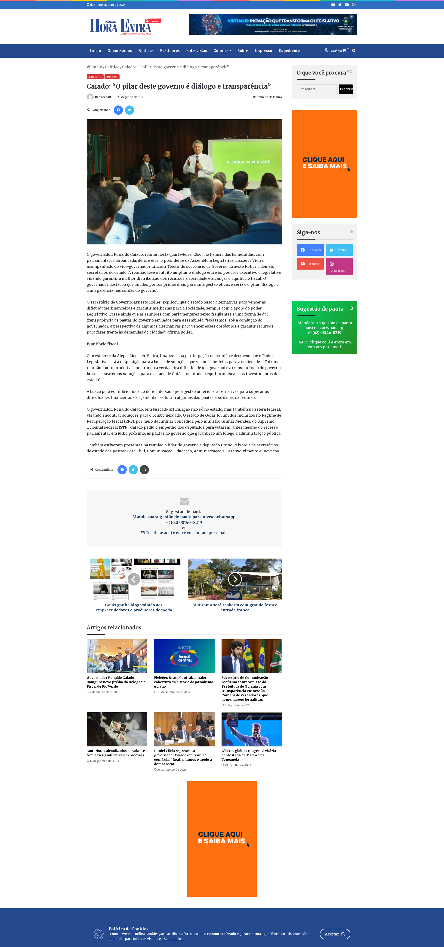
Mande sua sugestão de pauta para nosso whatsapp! (184, 519)
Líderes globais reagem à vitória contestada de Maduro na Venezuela (249, 755)
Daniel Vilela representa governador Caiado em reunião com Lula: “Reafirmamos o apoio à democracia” (183, 757)
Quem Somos (120, 50)
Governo (95, 76)
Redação (101, 97)
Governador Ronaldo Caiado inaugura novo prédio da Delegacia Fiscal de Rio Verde (116, 682)
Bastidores (170, 50)
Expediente (289, 50)
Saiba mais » (174, 939)
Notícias (146, 50)
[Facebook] (118, 110)
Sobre (242, 50)
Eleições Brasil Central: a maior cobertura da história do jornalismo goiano (183, 682)
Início (95, 50)
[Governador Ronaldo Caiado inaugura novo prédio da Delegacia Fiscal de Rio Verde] (117, 656)
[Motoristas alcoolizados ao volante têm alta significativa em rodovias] (117, 729)
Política (112, 67)
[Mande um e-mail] (109, 97)
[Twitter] (129, 110)
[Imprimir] (144, 469)
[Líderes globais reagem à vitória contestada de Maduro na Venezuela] (252, 729)
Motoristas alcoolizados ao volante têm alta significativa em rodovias (116, 753)
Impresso (263, 50)
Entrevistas (196, 50)
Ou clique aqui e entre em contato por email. (186, 532)
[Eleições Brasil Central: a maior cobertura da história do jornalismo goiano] (184, 656)
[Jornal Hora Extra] (124, 26)
